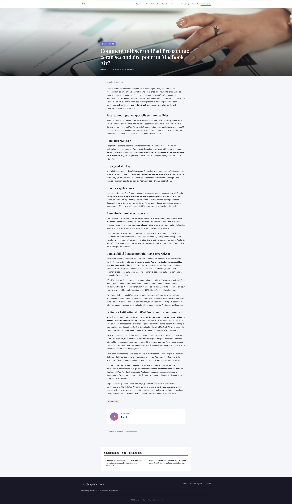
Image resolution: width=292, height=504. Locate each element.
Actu (146, 4)
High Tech (154, 4)
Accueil (139, 4)
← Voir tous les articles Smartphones (122, 432)
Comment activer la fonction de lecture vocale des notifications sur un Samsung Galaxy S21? (167, 461)
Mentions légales (196, 484)
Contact (208, 484)
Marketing (185, 4)
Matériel (195, 4)
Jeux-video (173, 4)
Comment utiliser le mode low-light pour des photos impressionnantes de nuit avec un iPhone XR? (124, 462)
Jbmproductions (95, 484)
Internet (164, 4)
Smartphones (206, 4)
